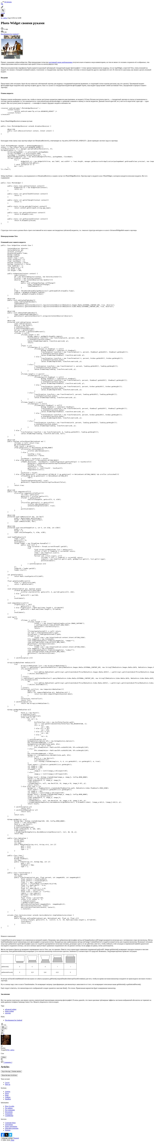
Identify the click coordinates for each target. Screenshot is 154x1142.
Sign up (7, 1084)
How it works (9, 1106)
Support (16, 1138)
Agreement (8, 1114)
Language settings (7, 1138)
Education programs (11, 1128)
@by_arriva (10, 1050)
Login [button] (3, 13)
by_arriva (4, 18)
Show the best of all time (9, 1075)
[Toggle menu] (2, 2)
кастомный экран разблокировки (60, 62)
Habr (12, 1140)
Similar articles (16, 1071)
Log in (7, 1082)
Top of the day (6, 1071)
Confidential (9, 1115)
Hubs (7, 1095)
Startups (7, 1130)
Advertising (9, 1124)
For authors (9, 1108)
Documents (9, 1112)
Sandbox (8, 1099)
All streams (8, 2)
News (7, 1093)
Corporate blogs (10, 1123)
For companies (10, 1110)
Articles (7, 1091)
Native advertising (11, 1126)
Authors (7, 1097)
